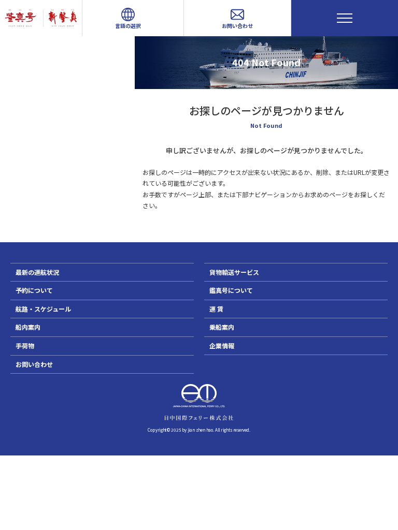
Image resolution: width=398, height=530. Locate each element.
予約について (34, 290)
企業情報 (221, 345)
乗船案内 (221, 326)
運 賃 (216, 308)
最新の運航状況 (37, 272)
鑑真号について (231, 290)
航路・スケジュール (43, 308)
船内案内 (28, 326)
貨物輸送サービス (234, 272)
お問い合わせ (34, 364)
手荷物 (25, 345)
